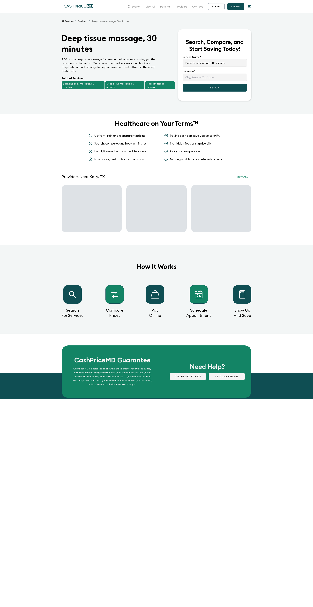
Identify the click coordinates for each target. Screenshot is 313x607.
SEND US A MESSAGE (226, 376)
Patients (165, 6)
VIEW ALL (242, 176)
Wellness (83, 21)
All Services (68, 21)
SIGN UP (235, 6)
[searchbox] (215, 63)
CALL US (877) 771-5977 (188, 376)
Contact (197, 6)
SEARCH (214, 87)
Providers (181, 6)
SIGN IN (216, 6)
